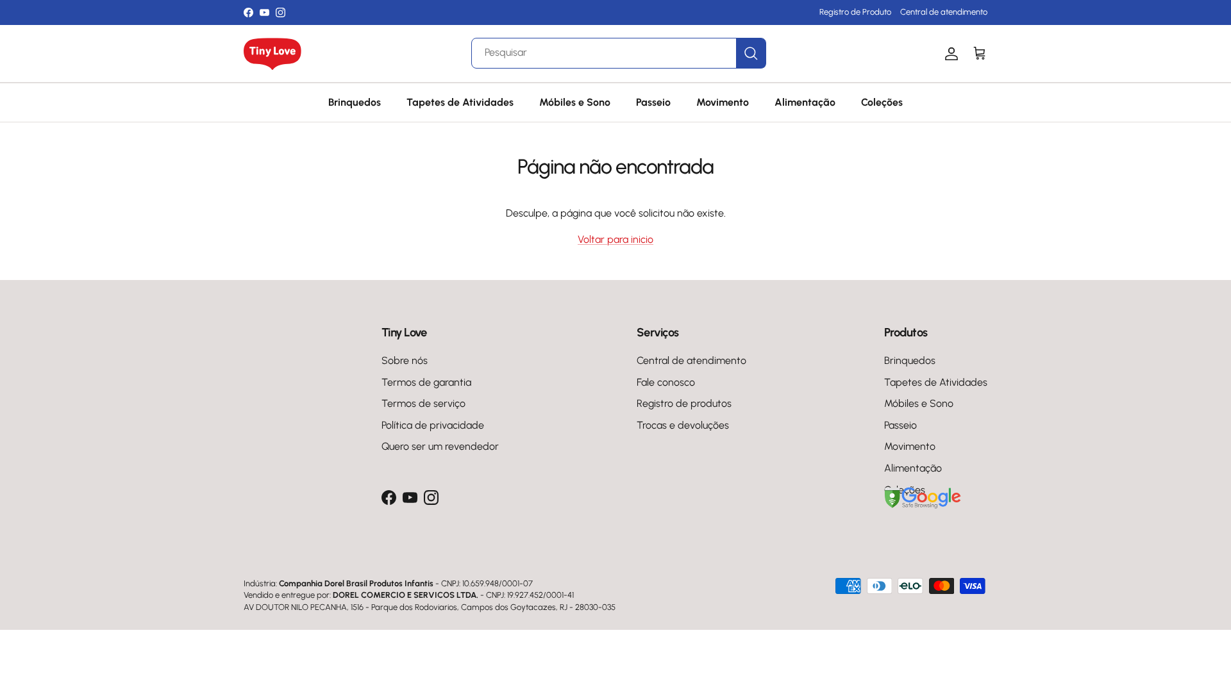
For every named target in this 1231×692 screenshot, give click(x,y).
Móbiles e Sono (574, 102)
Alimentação (805, 102)
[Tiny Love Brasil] (272, 54)
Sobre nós (404, 360)
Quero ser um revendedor (440, 446)
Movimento (722, 102)
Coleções (882, 102)
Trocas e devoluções (683, 425)
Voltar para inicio (615, 239)
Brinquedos (354, 102)
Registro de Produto (855, 12)
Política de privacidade (432, 425)
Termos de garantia (426, 382)
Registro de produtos (684, 403)
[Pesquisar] (751, 53)
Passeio (653, 102)
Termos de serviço (423, 403)
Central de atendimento (943, 12)
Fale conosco (666, 382)
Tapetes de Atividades (460, 102)
